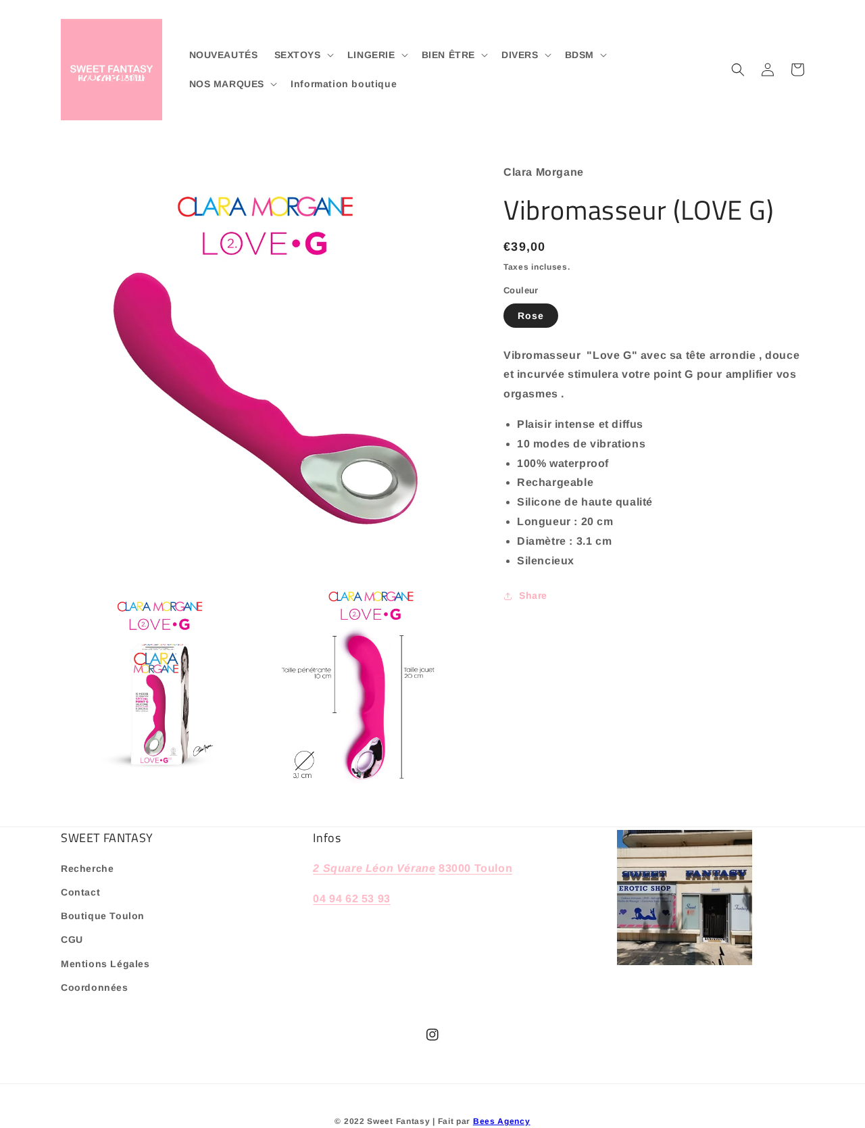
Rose (531, 315)
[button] (302, 55)
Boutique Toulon (103, 915)
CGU (72, 939)
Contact (80, 892)
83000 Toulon (475, 868)
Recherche (87, 868)
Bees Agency (501, 1121)
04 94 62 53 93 (351, 898)
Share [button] (533, 595)
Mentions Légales (105, 963)
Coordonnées (94, 987)
